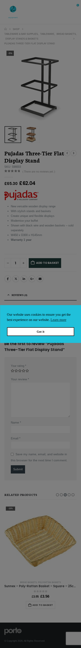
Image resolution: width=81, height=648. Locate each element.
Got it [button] (40, 331)
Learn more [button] (58, 320)
